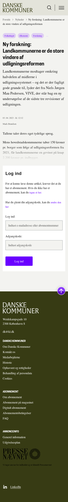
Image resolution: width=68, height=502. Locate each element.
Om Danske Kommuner (16, 346)
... (47, 36)
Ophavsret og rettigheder (17, 368)
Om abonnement (12, 397)
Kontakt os (9, 352)
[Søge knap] (49, 8)
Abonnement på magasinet (18, 402)
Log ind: (10, 216)
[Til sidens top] (61, 291)
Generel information (14, 437)
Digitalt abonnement (14, 407)
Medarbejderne (11, 357)
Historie (7, 362)
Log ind (19, 261)
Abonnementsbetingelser (17, 413)
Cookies (7, 378)
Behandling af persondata (17, 373)
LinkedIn (15, 487)
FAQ (5, 418)
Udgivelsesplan (11, 442)
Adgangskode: (13, 236)
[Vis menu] (61, 8)
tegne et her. (35, 192)
